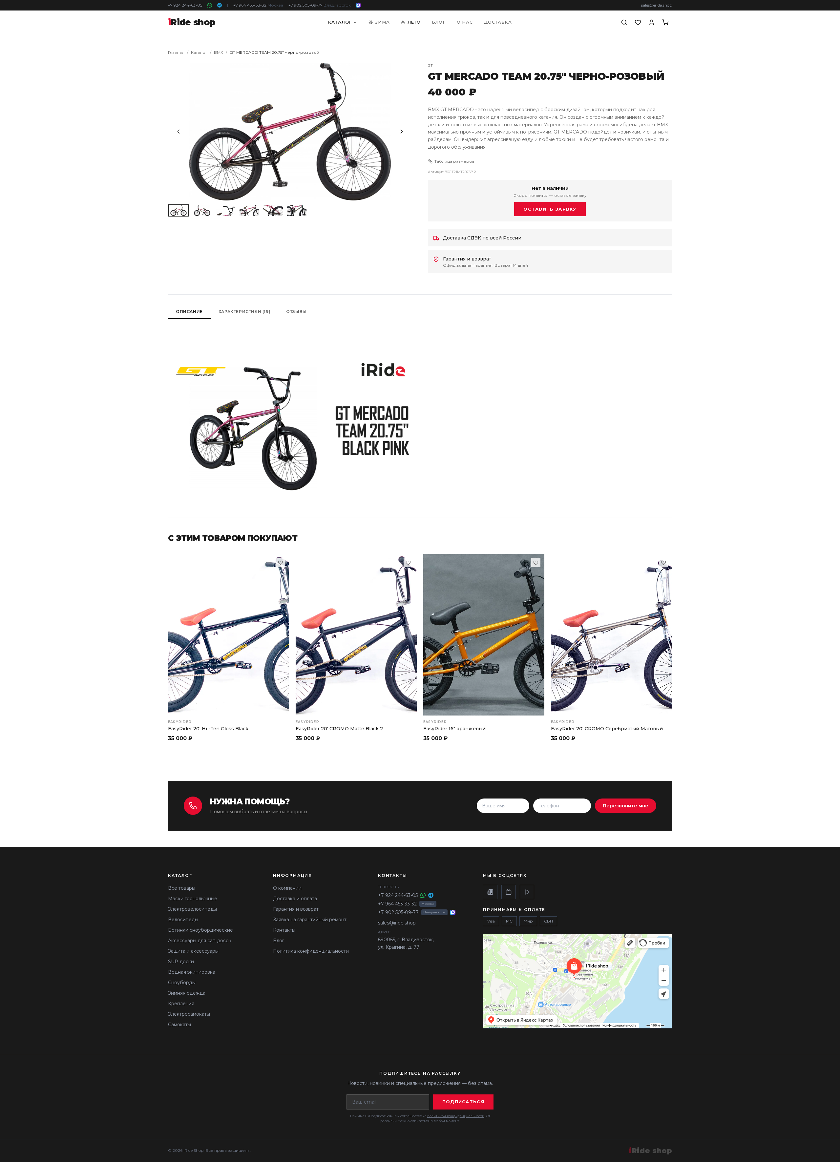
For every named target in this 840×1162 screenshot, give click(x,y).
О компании (287, 888)
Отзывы (296, 311)
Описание (189, 311)
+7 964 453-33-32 (258, 5)
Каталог (340, 22)
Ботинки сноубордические (200, 930)
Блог (439, 22)
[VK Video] (527, 892)
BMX (218, 52)
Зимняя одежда (186, 993)
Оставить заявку (550, 209)
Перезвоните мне (625, 806)
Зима (382, 22)
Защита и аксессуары (193, 951)
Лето (414, 22)
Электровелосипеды (192, 909)
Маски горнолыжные (192, 899)
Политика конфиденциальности (311, 951)
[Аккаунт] (651, 22)
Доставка (498, 22)
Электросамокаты (189, 1014)
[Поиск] (624, 22)
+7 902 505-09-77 (319, 5)
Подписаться (463, 1101)
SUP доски (181, 962)
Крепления (181, 1003)
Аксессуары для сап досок (199, 941)
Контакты (284, 930)
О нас (465, 22)
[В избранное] (280, 562)
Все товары (181, 888)
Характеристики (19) (244, 311)
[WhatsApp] (209, 5)
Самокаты (179, 1024)
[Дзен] (490, 892)
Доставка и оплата (295, 899)
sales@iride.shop (656, 5)
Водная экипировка (191, 972)
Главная (176, 52)
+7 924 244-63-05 (185, 5)
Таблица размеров (454, 161)
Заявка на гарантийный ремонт (309, 920)
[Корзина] (665, 22)
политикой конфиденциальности (455, 1116)
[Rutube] (508, 892)
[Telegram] (219, 5)
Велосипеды (183, 920)
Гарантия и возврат (296, 909)
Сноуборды (182, 983)
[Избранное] (637, 22)
